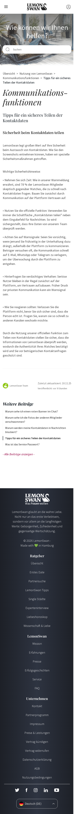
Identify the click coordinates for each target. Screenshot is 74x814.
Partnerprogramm (37, 715)
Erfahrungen (37, 652)
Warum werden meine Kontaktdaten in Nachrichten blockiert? (35, 430)
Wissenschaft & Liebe (37, 626)
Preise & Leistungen (37, 733)
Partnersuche (37, 581)
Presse (37, 661)
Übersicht (9, 73)
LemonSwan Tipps (37, 590)
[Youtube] (56, 790)
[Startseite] (37, 7)
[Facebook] (26, 790)
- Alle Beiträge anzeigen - (18, 454)
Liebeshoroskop (37, 617)
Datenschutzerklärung (37, 760)
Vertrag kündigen (37, 742)
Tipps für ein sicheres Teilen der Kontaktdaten (33, 438)
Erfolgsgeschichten (37, 670)
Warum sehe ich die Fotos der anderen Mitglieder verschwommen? (33, 419)
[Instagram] (36, 790)
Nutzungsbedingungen (37, 777)
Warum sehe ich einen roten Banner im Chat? (31, 411)
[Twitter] (17, 790)
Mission (37, 644)
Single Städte (37, 599)
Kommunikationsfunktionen (21, 78)
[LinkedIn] (46, 790)
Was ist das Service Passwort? (22, 444)
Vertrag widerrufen (37, 751)
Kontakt (37, 706)
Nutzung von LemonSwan (35, 73)
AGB (37, 768)
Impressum (37, 724)
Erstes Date (37, 572)
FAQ (37, 688)
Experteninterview (37, 608)
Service (37, 679)
